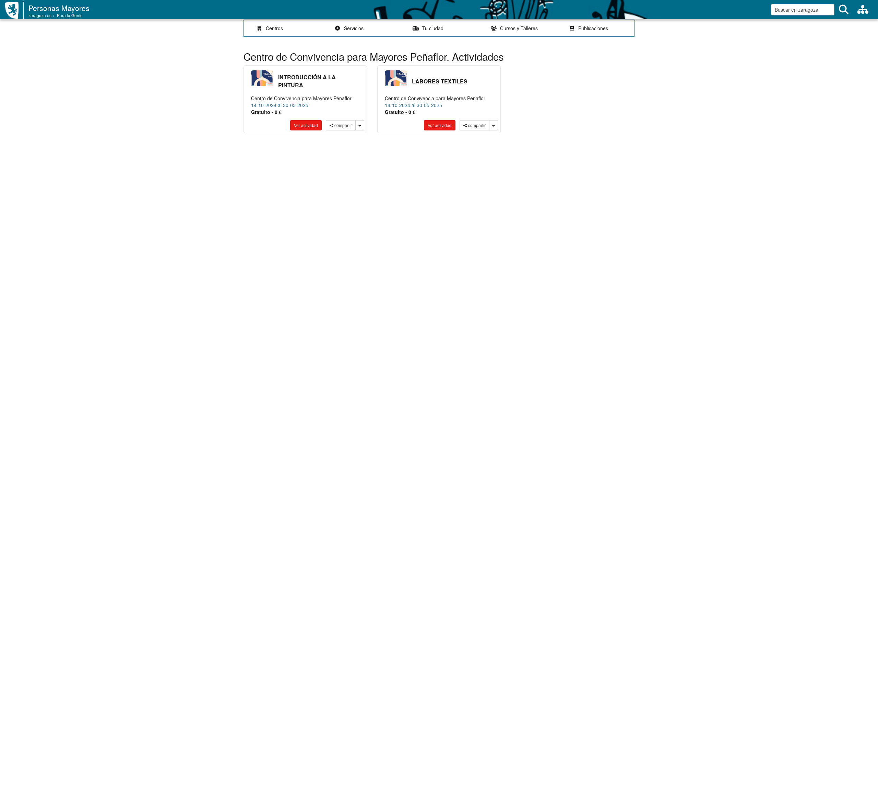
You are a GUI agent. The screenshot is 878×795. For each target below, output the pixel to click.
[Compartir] (359, 125)
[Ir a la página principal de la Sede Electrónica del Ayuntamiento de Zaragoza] (14, 10)
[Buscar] (843, 9)
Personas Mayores (59, 8)
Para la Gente (70, 15)
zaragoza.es (39, 15)
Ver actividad (306, 125)
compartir (342, 125)
